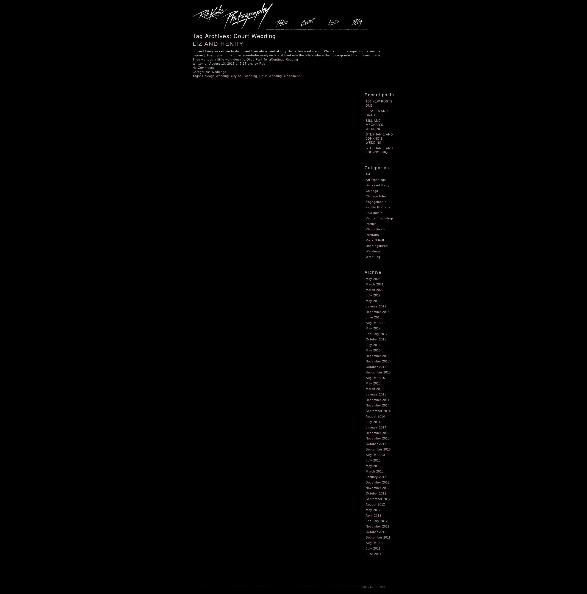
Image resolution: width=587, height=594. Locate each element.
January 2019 (376, 306)
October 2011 (376, 532)
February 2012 (377, 521)
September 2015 (378, 372)
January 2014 (376, 427)
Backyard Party (378, 185)
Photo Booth (375, 229)
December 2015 (378, 356)
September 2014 (378, 411)
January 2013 (376, 477)
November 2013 (378, 438)
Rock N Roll (375, 240)
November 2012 (378, 488)
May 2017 (373, 328)
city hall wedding (244, 76)
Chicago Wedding (215, 76)
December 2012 (378, 482)
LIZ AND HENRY (218, 43)
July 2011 (373, 548)
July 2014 (373, 422)
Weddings (218, 72)
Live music (374, 213)
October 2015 (376, 367)
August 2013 (375, 455)
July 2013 (373, 460)
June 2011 (373, 554)
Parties (371, 224)
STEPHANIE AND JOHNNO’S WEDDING (379, 138)
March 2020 (375, 290)
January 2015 (376, 394)
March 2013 (375, 471)
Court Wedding (270, 76)
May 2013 (373, 466)
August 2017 (375, 323)
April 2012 (373, 515)
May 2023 (373, 279)
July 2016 (373, 345)
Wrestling (373, 257)
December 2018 (378, 312)
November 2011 (377, 526)
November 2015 (378, 361)
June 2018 (374, 317)
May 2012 (373, 510)
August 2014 (375, 416)
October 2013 (376, 444)
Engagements (376, 202)
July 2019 (373, 295)
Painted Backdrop (379, 218)
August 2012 (375, 504)
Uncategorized (377, 246)
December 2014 (378, 400)
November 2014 (378, 405)
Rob (262, 63)
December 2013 (378, 433)
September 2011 (378, 537)
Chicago (372, 191)
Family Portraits (378, 207)
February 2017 (377, 334)
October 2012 (376, 493)
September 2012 (378, 499)
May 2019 (373, 301)
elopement (292, 76)
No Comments (203, 67)
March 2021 (375, 284)
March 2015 (375, 389)
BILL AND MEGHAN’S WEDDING (374, 125)
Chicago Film (376, 196)
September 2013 (378, 449)
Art (368, 174)
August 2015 (375, 378)
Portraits (372, 235)
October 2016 (376, 339)
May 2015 (373, 383)
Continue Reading (284, 59)
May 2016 (373, 350)
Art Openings (376, 180)
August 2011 (375, 543)
